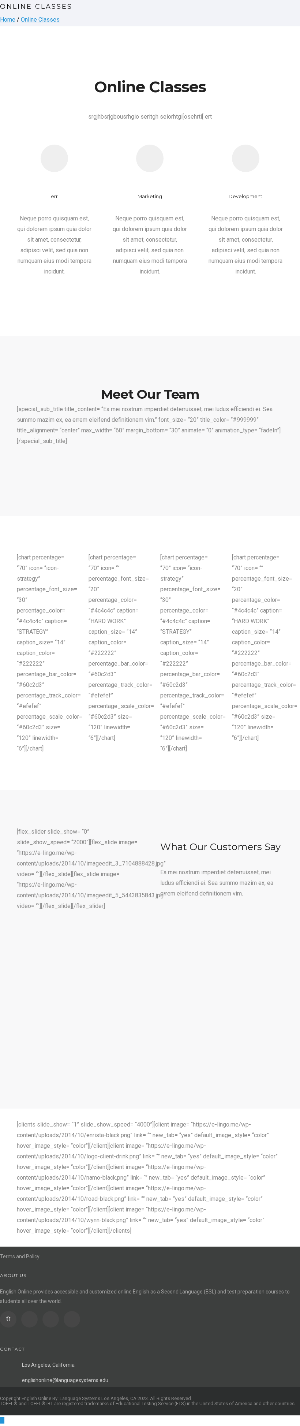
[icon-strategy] (54, 158)
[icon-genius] (150, 158)
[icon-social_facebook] (31, 1319)
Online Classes (40, 19)
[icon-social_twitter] (72, 1319)
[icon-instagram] (10, 1319)
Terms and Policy (20, 1256)
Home (7, 19)
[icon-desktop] (245, 158)
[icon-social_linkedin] (52, 1319)
